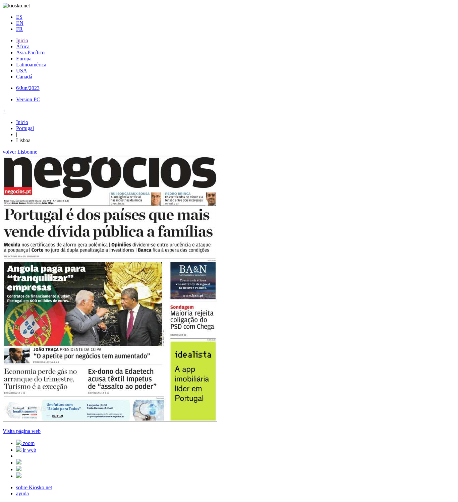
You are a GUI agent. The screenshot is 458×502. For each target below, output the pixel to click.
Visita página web (22, 431)
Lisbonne (27, 152)
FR (19, 29)
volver (9, 152)
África (23, 46)
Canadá (24, 76)
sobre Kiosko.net (34, 487)
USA (21, 70)
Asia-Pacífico (30, 52)
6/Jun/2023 (28, 88)
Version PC (28, 99)
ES (19, 17)
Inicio (22, 40)
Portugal (25, 128)
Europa (24, 58)
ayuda (22, 493)
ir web (28, 450)
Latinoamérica (31, 64)
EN (19, 23)
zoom (28, 443)
